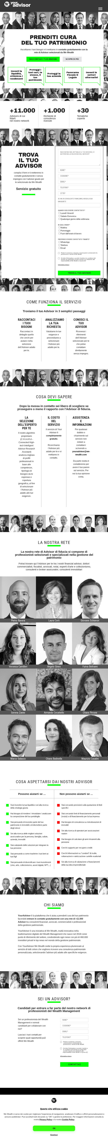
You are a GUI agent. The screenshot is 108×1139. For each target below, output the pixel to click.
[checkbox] (79, 216)
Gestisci (54, 1135)
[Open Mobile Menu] (100, 8)
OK (54, 1128)
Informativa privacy (63, 264)
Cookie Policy (68, 1119)
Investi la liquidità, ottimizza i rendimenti (16, 75)
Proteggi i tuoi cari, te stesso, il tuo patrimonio (35, 75)
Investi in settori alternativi (91, 75)
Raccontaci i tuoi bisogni (43, 59)
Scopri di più (72, 59)
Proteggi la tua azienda (54, 75)
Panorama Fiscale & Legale (73, 75)
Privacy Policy (46, 1119)
